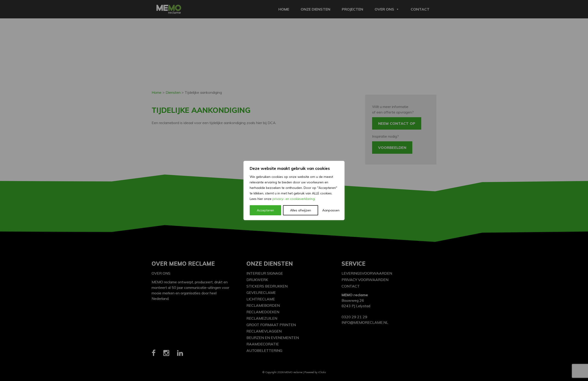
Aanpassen (330, 210)
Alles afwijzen (300, 210)
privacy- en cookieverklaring (293, 199)
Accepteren (265, 210)
